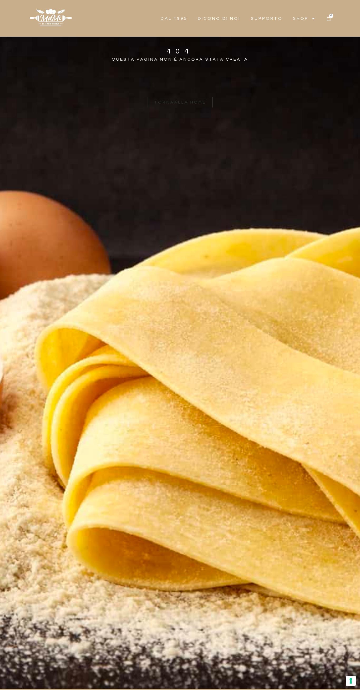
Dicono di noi (219, 18)
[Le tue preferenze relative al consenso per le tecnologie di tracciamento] (351, 681)
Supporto (267, 18)
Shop (301, 18)
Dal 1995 (174, 18)
